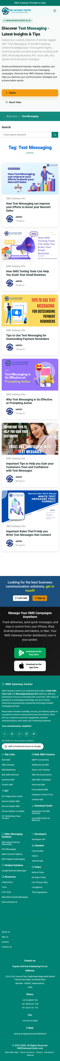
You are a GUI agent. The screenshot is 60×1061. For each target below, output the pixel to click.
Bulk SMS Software (10, 775)
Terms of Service (27, 1052)
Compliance (37, 887)
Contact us (7, 947)
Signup (12, 92)
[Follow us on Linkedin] (26, 734)
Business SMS (8, 780)
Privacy (39, 1052)
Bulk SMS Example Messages (15, 897)
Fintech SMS (7, 785)
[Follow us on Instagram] (19, 734)
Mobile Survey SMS (40, 765)
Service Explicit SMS (11, 801)
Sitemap (30, 1055)
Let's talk (22, 598)
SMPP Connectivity (40, 760)
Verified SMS (37, 799)
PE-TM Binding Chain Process (11, 817)
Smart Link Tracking (41, 770)
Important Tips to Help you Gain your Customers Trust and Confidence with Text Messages (30, 467)
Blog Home (12, 116)
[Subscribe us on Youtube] (34, 734)
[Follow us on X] (5, 734)
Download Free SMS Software (41, 812)
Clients (35, 856)
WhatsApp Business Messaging (11, 843)
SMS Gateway (8, 765)
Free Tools (6, 892)
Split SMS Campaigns (41, 780)
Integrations (7, 882)
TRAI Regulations (39, 892)
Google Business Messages (14, 871)
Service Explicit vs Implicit (13, 811)
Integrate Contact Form (42, 795)
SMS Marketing (8, 770)
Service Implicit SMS (11, 806)
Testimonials (37, 861)
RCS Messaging (9, 849)
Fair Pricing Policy (40, 882)
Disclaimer (48, 1052)
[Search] (55, 135)
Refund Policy (38, 872)
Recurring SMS (38, 785)
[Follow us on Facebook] (12, 734)
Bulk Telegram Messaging (13, 859)
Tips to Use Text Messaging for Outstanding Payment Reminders (27, 337)
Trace (4, 887)
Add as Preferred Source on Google (24, 746)
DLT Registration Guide (12, 796)
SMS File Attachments (42, 775)
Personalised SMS (40, 790)
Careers (5, 942)
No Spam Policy (39, 877)
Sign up (41, 598)
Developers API (38, 839)
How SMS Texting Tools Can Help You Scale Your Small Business (27, 273)
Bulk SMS (6, 760)
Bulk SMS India (11, 1052)
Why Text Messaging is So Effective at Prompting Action (29, 401)
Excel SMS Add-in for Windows (41, 819)
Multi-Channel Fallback (12, 854)
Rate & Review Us (9, 902)
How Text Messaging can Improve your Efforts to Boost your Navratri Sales (28, 207)
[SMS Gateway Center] (17, 11)
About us (6, 932)
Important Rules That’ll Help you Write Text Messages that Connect (28, 533)
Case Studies (37, 851)
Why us (5, 937)
